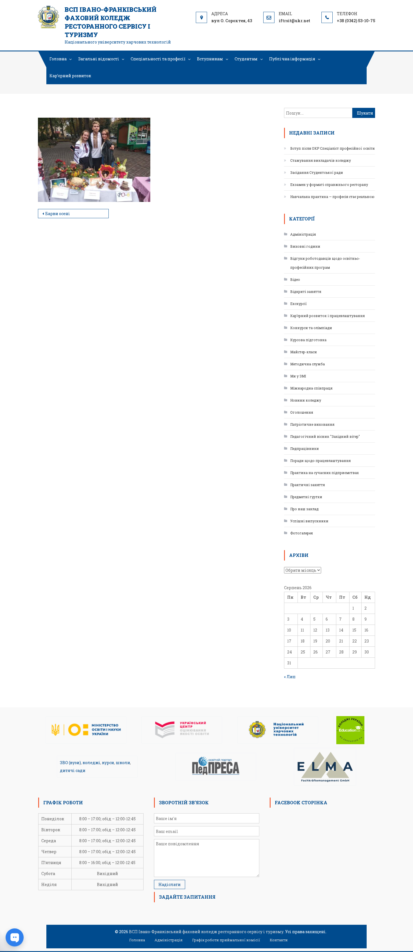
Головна (58, 59)
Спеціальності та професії (158, 59)
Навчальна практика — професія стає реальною (332, 196)
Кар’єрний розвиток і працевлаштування (327, 315)
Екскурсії (298, 303)
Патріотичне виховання (312, 424)
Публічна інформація (292, 59)
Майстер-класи (303, 352)
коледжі (91, 762)
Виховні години (305, 246)
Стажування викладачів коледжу (320, 160)
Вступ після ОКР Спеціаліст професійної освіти (332, 148)
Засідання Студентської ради (316, 172)
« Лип (290, 676)
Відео (295, 279)
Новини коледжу (305, 400)
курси (108, 762)
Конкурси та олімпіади (311, 327)
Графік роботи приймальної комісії (226, 939)
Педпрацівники (304, 448)
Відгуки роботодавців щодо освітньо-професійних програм (325, 263)
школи (123, 762)
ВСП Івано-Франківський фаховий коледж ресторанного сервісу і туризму (110, 22)
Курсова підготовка (308, 340)
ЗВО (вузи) (70, 762)
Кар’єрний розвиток (70, 75)
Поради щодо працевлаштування (320, 460)
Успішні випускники (309, 521)
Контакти (279, 939)
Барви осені (57, 213)
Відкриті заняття (305, 291)
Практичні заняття (307, 484)
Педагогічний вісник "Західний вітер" (325, 436)
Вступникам (210, 59)
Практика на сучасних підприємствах (324, 472)
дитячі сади (72, 770)
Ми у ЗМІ (298, 376)
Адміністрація (303, 234)
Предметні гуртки (306, 497)
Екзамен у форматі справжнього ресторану (329, 184)
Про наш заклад (304, 509)
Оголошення (301, 412)
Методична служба (307, 364)
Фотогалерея (301, 533)
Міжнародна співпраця (311, 388)
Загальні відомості (98, 59)
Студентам (246, 59)
